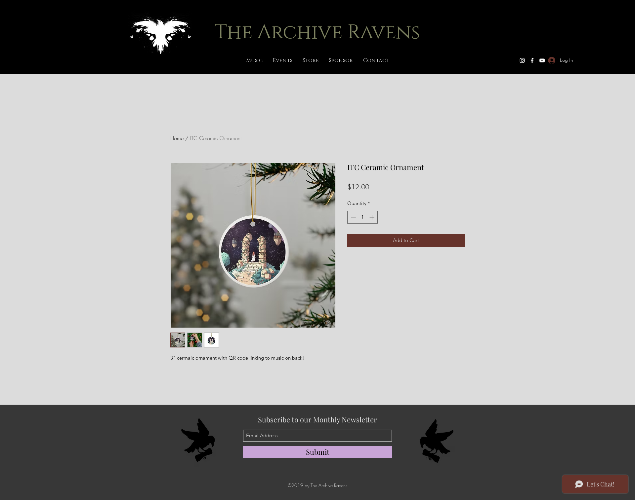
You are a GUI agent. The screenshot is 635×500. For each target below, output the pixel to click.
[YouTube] (542, 60)
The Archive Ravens (317, 32)
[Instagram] (522, 60)
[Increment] (372, 217)
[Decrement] (352, 217)
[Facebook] (532, 60)
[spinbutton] (362, 217)
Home (177, 138)
